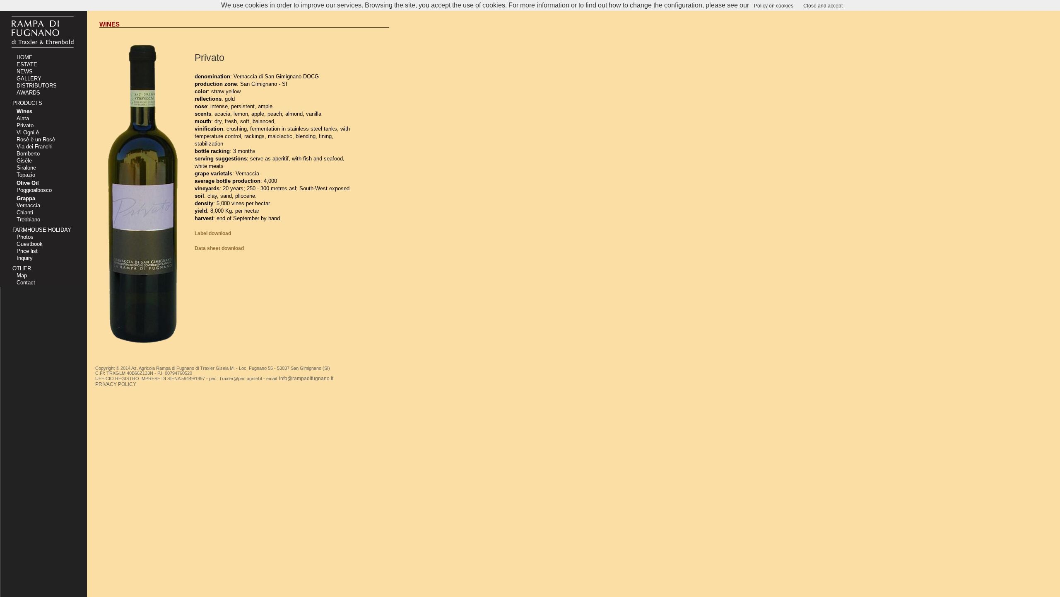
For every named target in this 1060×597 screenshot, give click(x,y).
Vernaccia (28, 205)
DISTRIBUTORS (37, 86)
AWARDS (28, 93)
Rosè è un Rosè (36, 139)
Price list (27, 251)
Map (22, 275)
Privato (25, 125)
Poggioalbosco (34, 190)
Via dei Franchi (35, 146)
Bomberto (28, 153)
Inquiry (25, 258)
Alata (23, 118)
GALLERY (29, 78)
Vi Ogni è (28, 132)
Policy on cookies (773, 6)
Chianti (25, 212)
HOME (25, 57)
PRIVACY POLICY (115, 384)
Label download (213, 233)
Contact (26, 282)
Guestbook (30, 244)
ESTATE (27, 64)
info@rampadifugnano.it (306, 378)
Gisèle (24, 161)
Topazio (26, 175)
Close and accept (823, 6)
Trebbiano (28, 219)
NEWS (25, 71)
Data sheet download (219, 248)
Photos (25, 237)
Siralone (26, 168)
